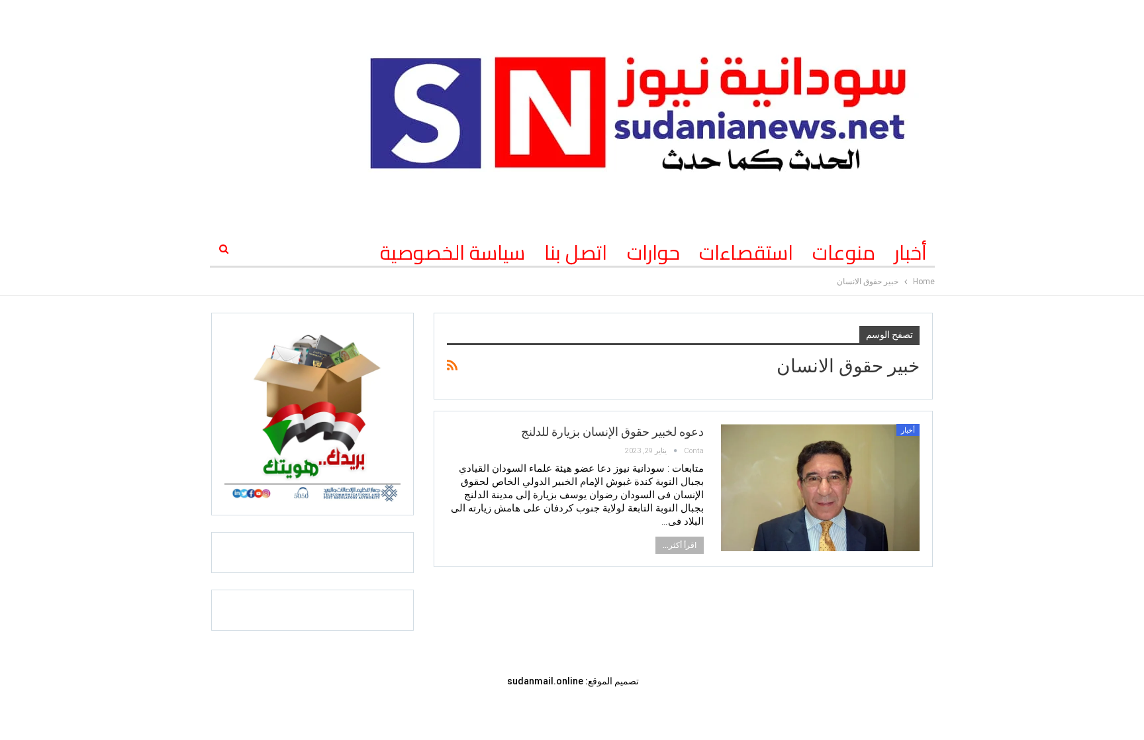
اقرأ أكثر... (679, 545)
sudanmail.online (545, 681)
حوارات (653, 252)
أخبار (910, 252)
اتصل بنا (575, 252)
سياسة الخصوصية (452, 252)
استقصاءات (746, 252)
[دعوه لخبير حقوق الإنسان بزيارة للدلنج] (820, 487)
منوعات (843, 252)
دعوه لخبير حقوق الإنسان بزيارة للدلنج (612, 432)
